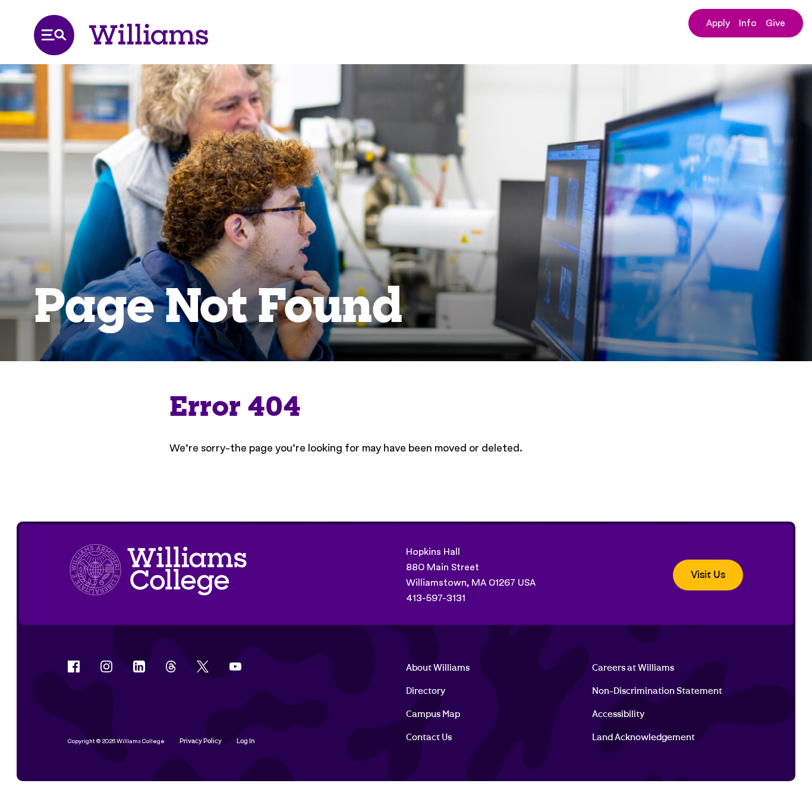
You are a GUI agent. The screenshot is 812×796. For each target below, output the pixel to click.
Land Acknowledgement (643, 737)
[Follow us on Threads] (171, 666)
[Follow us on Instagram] (106, 666)
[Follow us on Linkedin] (139, 666)
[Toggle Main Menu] (54, 35)
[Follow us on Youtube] (235, 666)
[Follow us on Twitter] (203, 666)
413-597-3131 (435, 598)
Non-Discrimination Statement (657, 691)
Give (775, 23)
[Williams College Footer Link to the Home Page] (158, 575)
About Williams (438, 667)
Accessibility (618, 714)
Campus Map (433, 714)
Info (748, 23)
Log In (246, 741)
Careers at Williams (633, 667)
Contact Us (429, 737)
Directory (425, 691)
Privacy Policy (201, 741)
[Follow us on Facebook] (74, 666)
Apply (718, 23)
